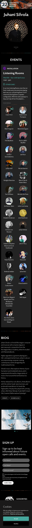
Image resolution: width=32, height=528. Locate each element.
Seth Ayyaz (23, 297)
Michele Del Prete (23, 194)
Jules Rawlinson (23, 218)
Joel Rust (23, 154)
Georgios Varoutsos (9, 180)
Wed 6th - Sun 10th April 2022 (14, 78)
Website (5, 398)
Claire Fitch (9, 115)
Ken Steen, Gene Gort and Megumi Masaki (9, 320)
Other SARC (10, 84)
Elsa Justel (23, 260)
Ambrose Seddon (9, 271)
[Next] (28, 420)
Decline (16, 523)
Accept (16, 518)
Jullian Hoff (9, 168)
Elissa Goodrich (23, 283)
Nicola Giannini (23, 168)
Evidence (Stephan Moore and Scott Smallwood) (9, 246)
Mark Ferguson (9, 129)
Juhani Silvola (23, 230)
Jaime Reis (23, 271)
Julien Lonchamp (23, 206)
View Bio (16, 47)
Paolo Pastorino (9, 260)
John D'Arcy (22, 243)
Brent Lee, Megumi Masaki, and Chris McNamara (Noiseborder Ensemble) (9, 301)
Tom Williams (9, 194)
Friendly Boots (9, 140)
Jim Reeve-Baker (9, 206)
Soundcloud (15, 398)
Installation (12, 69)
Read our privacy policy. (17, 514)
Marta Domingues (23, 129)
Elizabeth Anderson (9, 218)
